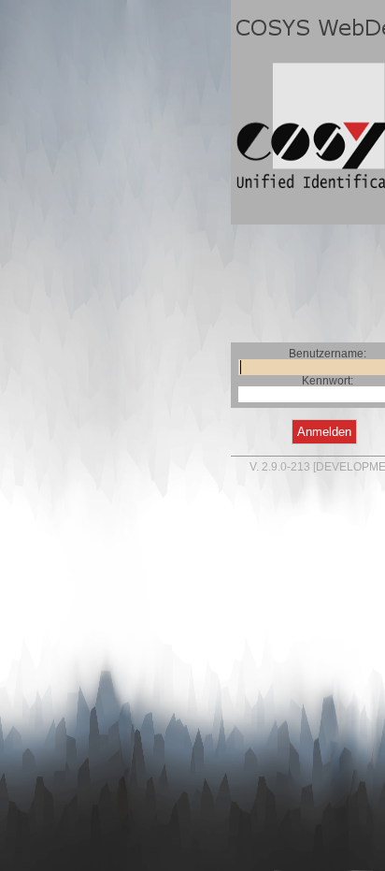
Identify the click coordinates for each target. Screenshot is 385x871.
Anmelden (324, 432)
